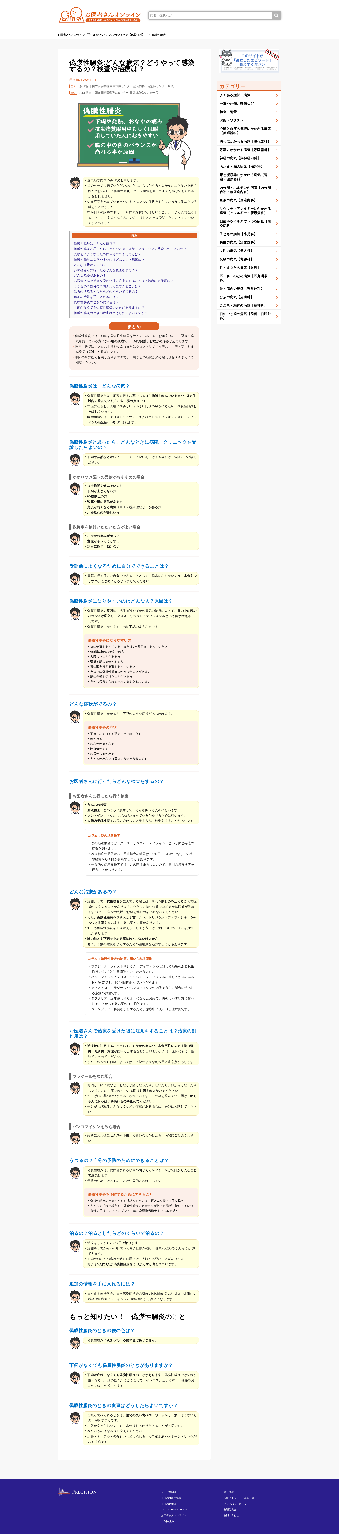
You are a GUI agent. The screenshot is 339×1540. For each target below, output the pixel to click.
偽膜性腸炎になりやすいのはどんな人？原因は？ (109, 259)
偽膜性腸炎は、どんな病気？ (95, 243)
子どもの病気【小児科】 (238, 234)
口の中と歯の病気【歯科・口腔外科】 (245, 315)
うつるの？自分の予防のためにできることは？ (107, 286)
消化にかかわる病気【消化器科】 (245, 141)
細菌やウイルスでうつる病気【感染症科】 (245, 223)
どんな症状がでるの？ (90, 265)
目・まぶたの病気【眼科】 (240, 267)
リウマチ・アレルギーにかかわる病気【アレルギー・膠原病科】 (245, 210)
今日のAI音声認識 (171, 1497)
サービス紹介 (168, 1492)
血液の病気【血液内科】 (238, 200)
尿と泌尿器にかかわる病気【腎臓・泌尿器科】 (244, 176)
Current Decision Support (175, 1509)
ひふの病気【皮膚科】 (237, 297)
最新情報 (229, 1492)
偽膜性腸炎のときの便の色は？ (96, 302)
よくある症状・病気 (235, 95)
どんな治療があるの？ (90, 275)
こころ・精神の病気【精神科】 (244, 305)
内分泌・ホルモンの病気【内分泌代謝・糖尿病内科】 (245, 189)
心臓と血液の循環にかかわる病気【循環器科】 (245, 130)
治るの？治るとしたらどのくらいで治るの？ (106, 291)
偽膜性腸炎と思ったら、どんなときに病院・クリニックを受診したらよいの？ (130, 249)
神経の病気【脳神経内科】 (240, 158)
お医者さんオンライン (174, 1515)
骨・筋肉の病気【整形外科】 (242, 288)
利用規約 (169, 1521)
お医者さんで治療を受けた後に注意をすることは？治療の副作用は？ (123, 281)
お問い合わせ (231, 1515)
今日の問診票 (168, 1503)
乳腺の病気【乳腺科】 (237, 259)
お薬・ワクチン (232, 120)
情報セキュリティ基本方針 (239, 1497)
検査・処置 (228, 112)
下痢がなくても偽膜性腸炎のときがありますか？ (109, 307)
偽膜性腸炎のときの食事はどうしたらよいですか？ (111, 313)
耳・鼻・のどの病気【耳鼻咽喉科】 (244, 278)
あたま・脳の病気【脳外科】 (242, 166)
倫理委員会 (230, 1509)
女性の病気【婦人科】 (237, 250)
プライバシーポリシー (236, 1503)
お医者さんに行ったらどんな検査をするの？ (106, 270)
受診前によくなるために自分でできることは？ (107, 254)
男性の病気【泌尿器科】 (238, 242)
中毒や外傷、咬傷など (237, 103)
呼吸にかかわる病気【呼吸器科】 (245, 149)
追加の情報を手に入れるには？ (96, 297)
